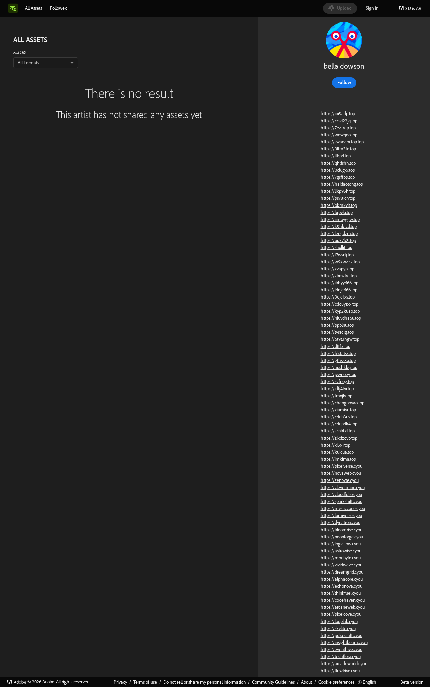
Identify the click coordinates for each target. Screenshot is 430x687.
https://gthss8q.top (338, 360)
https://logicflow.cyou (341, 544)
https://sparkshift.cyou (341, 501)
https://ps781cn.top (338, 198)
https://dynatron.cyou (340, 522)
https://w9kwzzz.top (340, 262)
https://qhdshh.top (338, 163)
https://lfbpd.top (336, 156)
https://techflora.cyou (341, 656)
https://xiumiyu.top (338, 410)
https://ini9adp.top (338, 113)
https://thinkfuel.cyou (341, 593)
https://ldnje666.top (339, 290)
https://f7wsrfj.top (337, 254)
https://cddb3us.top (339, 417)
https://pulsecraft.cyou (341, 635)
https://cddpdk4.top (339, 424)
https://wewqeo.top (339, 135)
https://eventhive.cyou (341, 649)
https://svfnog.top (337, 381)
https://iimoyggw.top (340, 219)
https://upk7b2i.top (338, 240)
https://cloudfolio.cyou (341, 494)
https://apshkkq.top (339, 367)
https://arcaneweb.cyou (343, 607)
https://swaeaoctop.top (342, 142)
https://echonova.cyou (341, 586)
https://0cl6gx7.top (338, 170)
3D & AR (413, 8)
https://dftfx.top (335, 346)
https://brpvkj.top (337, 212)
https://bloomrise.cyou (341, 529)
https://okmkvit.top (339, 205)
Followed (58, 8)
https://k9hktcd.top (339, 226)
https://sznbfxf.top (338, 431)
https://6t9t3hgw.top (340, 339)
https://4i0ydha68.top (341, 318)
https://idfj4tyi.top (337, 388)
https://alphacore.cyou (342, 579)
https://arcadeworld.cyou (344, 663)
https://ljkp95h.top (338, 191)
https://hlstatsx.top (338, 353)
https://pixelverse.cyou (341, 466)
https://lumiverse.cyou (341, 515)
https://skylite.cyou (338, 628)
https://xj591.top (335, 445)
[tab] (33, 8)
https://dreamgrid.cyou (342, 572)
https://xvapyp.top (337, 269)
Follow (344, 82)
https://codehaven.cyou (343, 600)
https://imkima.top (338, 459)
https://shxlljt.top (336, 247)
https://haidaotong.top (342, 184)
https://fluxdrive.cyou (340, 671)
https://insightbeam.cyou (344, 642)
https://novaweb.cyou (341, 473)
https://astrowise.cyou (341, 551)
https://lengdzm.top (339, 233)
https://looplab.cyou (339, 621)
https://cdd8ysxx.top (339, 304)
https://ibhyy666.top (339, 283)
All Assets (33, 8)
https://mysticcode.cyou (343, 508)
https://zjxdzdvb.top (339, 438)
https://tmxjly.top (336, 396)
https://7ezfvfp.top (338, 128)
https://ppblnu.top (337, 325)
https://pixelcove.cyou (341, 614)
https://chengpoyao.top (342, 403)
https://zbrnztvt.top (339, 276)
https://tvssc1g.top (337, 332)
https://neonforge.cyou (342, 537)
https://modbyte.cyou (341, 558)
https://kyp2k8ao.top (340, 311)
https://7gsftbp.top (338, 177)
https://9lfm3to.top (338, 149)
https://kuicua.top (337, 452)
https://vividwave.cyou (341, 565)
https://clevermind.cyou (343, 487)
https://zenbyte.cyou (340, 480)
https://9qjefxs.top (338, 297)
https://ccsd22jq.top (339, 121)
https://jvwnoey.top (338, 374)
